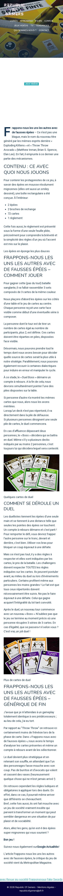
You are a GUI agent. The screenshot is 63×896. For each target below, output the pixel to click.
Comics (48, 21)
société (23, 879)
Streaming (26, 21)
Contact (44, 30)
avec (3, 879)
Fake (50, 879)
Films (38, 21)
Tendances (42, 25)
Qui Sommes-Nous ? (25, 30)
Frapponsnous (37, 879)
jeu (17, 879)
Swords (58, 879)
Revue (10, 879)
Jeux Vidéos (21, 25)
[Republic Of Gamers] (14, 9)
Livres (14, 21)
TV (32, 25)
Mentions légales (45, 887)
